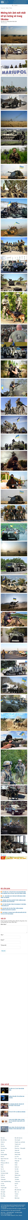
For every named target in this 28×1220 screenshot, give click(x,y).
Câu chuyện (17, 1140)
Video (2, 1167)
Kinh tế (2, 1156)
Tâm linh (3, 1185)
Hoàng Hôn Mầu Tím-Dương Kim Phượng (16, 1097)
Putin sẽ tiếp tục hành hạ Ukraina (17, 1111)
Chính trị (3, 1142)
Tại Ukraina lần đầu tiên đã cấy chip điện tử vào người (16, 1104)
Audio (16, 1164)
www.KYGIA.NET (16, 1210)
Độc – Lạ (17, 1191)
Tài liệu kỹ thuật (4, 1173)
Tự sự (16, 1187)
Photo (10, 8)
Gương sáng (4, 1148)
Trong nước (17, 1181)
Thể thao (3, 1177)
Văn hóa (3, 1189)
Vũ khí (16, 1196)
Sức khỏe (3, 1171)
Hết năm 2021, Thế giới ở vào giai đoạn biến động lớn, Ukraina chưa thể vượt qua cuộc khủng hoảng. (13, 892)
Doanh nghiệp (4, 1154)
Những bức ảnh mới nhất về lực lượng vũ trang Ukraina (13, 16)
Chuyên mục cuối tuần (20, 1142)
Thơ (16, 1185)
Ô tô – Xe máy (18, 1158)
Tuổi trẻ (16, 1194)
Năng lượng (17, 1175)
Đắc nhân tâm (18, 1189)
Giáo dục (3, 1146)
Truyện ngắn (3, 1187)
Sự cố (2, 1169)
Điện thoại (17, 1198)
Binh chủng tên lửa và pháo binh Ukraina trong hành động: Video (17, 1128)
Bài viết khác (4, 1140)
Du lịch (16, 1183)
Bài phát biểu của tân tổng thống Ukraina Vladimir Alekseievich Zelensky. (12, 909)
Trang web (3, 945)
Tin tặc (2, 1152)
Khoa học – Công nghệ (20, 1148)
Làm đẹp (17, 1171)
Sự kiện (16, 1169)
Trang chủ (3, 8)
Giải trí (2, 1144)
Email (2, 940)
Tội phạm (17, 1179)
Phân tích (3, 1160)
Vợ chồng (3, 1196)
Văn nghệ (3, 1191)
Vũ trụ (2, 1198)
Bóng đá (17, 1177)
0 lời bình (4, 22)
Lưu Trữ (17, 1156)
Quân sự (17, 1167)
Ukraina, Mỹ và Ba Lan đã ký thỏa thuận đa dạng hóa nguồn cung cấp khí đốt (13, 900)
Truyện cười (17, 1144)
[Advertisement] (14, 876)
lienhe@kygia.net (8, 1214)
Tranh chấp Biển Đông (6, 1181)
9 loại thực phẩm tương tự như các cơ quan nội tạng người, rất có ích (17, 1121)
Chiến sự (3, 1175)
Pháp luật (17, 1160)
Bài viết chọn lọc (18, 1138)
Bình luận (4, 924)
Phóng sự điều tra (5, 1162)
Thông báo (3, 1179)
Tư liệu (2, 1183)
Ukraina (4, 855)
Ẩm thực (3, 1138)
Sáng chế (17, 1150)
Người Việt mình (4, 1158)
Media (7, 8)
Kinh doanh (17, 1152)
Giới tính (17, 1146)
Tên (2, 934)
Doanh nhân (17, 1154)
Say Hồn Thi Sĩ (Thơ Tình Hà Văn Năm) (16, 1089)
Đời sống (3, 1194)
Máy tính (3, 1150)
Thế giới (17, 1173)
